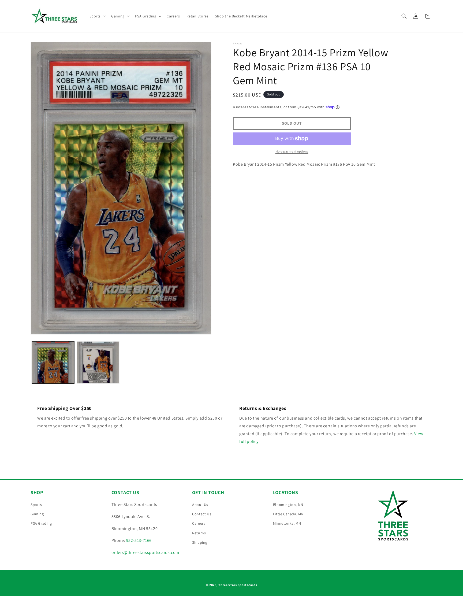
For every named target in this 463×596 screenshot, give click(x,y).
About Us (200, 504)
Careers (198, 523)
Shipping (199, 542)
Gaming (37, 514)
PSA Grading (41, 523)
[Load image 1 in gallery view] (53, 362)
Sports (36, 504)
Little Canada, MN (288, 514)
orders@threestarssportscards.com (145, 552)
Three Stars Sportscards (237, 585)
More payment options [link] (291, 151)
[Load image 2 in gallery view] (98, 362)
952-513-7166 (138, 540)
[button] (97, 16)
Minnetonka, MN (287, 523)
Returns (199, 533)
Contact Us (201, 514)
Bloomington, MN (288, 504)
